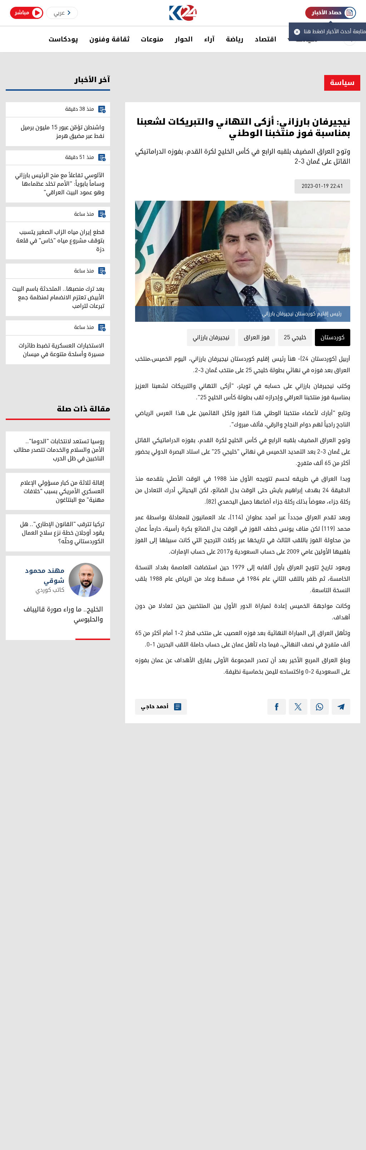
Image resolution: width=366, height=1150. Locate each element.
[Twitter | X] (298, 707)
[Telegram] (341, 707)
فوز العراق (256, 337)
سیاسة (342, 82)
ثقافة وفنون (109, 39)
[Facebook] (276, 707)
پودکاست (63, 39)
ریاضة (234, 39)
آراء (209, 39)
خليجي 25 (295, 337)
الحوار (184, 39)
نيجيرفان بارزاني (211, 337)
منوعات (152, 39)
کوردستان (333, 337)
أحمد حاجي (154, 706)
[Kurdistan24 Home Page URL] (183, 13)
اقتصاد (265, 39)
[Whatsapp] (319, 707)
